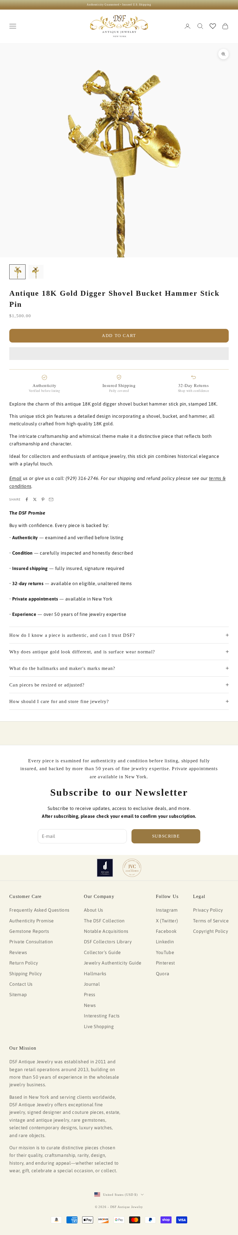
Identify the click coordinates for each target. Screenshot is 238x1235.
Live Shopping (99, 1026)
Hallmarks (95, 973)
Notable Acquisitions (106, 931)
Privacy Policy (208, 910)
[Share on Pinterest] (43, 499)
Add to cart (119, 335)
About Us (93, 910)
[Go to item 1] (17, 271)
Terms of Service (211, 920)
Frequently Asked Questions (39, 910)
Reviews (18, 952)
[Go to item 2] (36, 271)
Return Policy (23, 962)
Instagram (167, 910)
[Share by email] (51, 499)
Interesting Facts (102, 1015)
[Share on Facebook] (26, 499)
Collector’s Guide (102, 952)
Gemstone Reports (29, 931)
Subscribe (166, 836)
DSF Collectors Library (108, 941)
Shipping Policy (25, 973)
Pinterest (165, 962)
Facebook (166, 931)
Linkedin (165, 941)
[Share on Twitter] (35, 499)
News (90, 1005)
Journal (92, 984)
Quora (163, 973)
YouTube (165, 952)
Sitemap (18, 994)
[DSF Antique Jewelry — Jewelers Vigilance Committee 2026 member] (131, 867)
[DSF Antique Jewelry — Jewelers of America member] (105, 867)
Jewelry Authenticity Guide (112, 962)
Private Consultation (31, 941)
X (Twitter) (167, 920)
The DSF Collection (104, 920)
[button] (119, 353)
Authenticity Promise (31, 920)
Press (89, 994)
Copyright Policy (210, 931)
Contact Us (21, 984)
